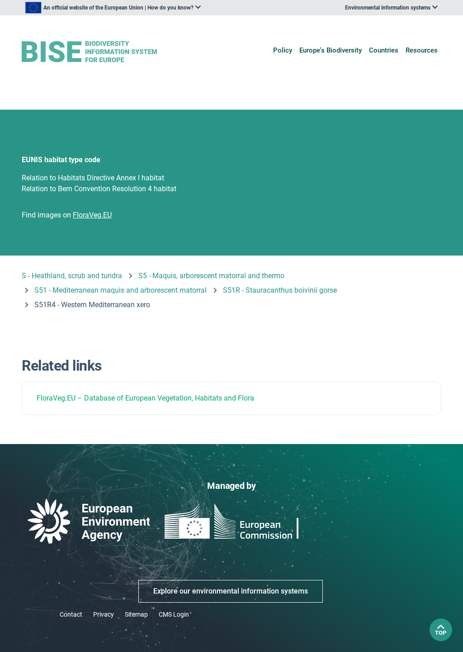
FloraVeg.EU (56, 398)
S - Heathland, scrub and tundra (72, 275)
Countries (383, 50)
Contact (71, 614)
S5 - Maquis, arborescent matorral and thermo (211, 275)
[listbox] (113, 7)
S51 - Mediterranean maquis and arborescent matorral (120, 290)
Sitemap (136, 614)
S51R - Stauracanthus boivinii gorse (280, 290)
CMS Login (174, 614)
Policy (282, 50)
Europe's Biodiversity (330, 50)
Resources (422, 50)
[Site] (89, 52)
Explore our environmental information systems (230, 591)
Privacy (103, 614)
